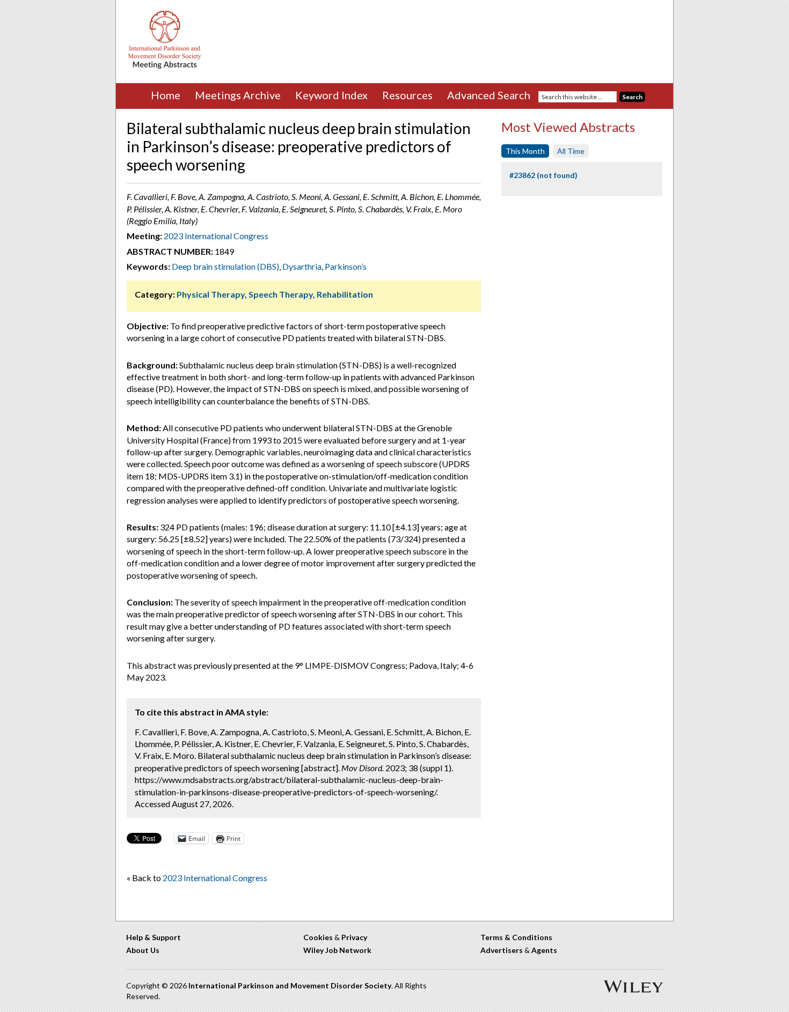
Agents (544, 950)
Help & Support (153, 937)
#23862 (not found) (543, 175)
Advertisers (501, 950)
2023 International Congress (216, 236)
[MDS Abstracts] (165, 66)
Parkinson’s (346, 266)
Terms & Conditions (516, 937)
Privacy (354, 937)
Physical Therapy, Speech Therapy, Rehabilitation (275, 294)
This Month (525, 151)
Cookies (318, 937)
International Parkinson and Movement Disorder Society (289, 985)
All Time (571, 151)
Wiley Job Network (337, 950)
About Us (142, 950)
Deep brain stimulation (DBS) (225, 266)
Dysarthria (302, 266)
